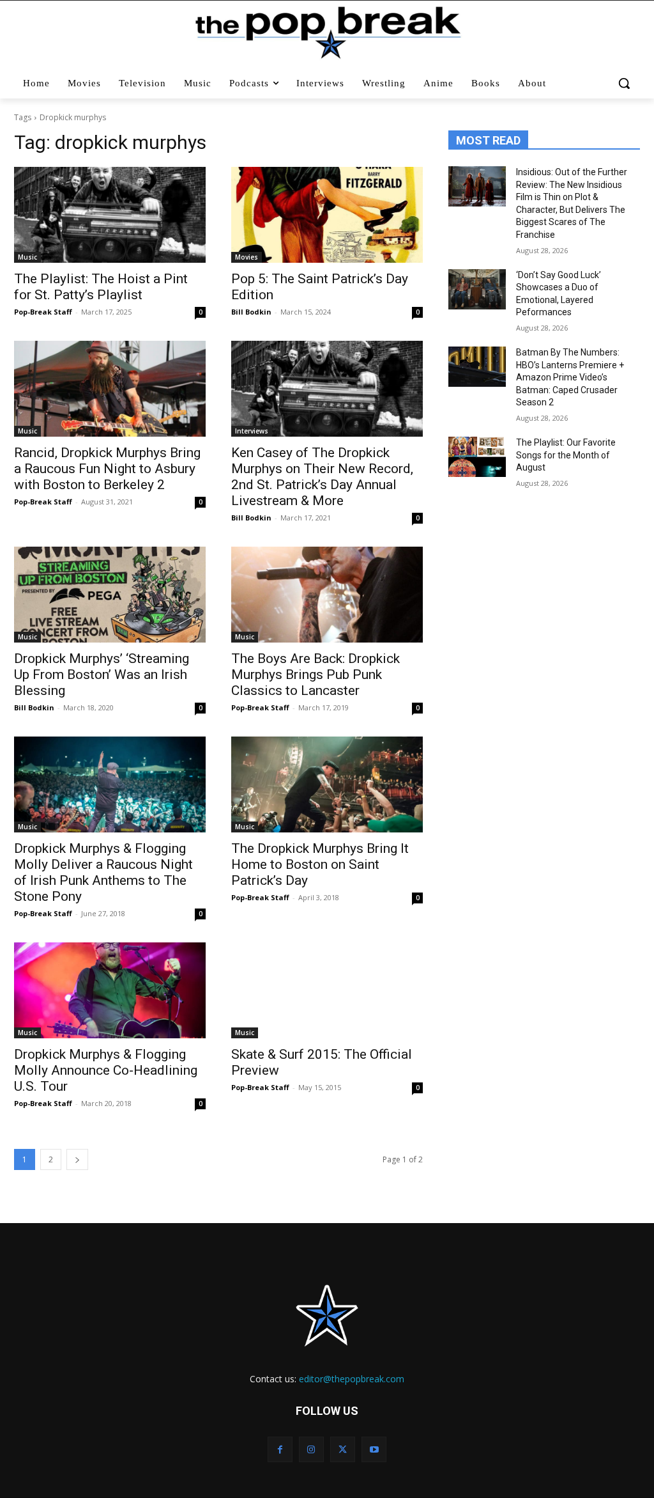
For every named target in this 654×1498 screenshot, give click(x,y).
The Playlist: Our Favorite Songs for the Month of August (566, 454)
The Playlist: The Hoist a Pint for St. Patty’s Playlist (101, 286)
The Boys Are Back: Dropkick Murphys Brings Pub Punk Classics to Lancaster (315, 674)
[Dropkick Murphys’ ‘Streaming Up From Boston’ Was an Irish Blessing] (110, 595)
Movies (246, 257)
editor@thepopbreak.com (351, 1379)
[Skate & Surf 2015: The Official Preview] (327, 990)
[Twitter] (342, 1449)
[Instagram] (311, 1449)
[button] (624, 83)
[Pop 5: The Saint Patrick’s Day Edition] (327, 215)
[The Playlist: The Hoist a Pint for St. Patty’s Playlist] (110, 215)
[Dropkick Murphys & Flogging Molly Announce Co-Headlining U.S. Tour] (110, 990)
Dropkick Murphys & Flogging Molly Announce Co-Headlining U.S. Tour (105, 1070)
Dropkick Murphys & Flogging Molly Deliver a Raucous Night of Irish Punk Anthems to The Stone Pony (103, 872)
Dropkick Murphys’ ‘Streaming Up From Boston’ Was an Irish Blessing (101, 674)
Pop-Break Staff (43, 311)
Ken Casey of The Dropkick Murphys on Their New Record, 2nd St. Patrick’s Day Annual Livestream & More (322, 476)
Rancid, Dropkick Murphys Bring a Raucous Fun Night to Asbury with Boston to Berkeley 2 (107, 468)
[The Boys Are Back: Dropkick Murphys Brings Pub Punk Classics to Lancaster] (327, 595)
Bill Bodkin (251, 311)
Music (27, 257)
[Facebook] (280, 1449)
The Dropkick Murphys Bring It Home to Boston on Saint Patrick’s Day (320, 864)
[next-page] (77, 1159)
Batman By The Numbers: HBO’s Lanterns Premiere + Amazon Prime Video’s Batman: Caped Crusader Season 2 (570, 377)
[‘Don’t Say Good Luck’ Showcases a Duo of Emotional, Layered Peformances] (477, 289)
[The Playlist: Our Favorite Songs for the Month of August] (477, 457)
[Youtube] (373, 1449)
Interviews (251, 430)
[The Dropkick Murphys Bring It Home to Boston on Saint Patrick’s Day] (327, 784)
